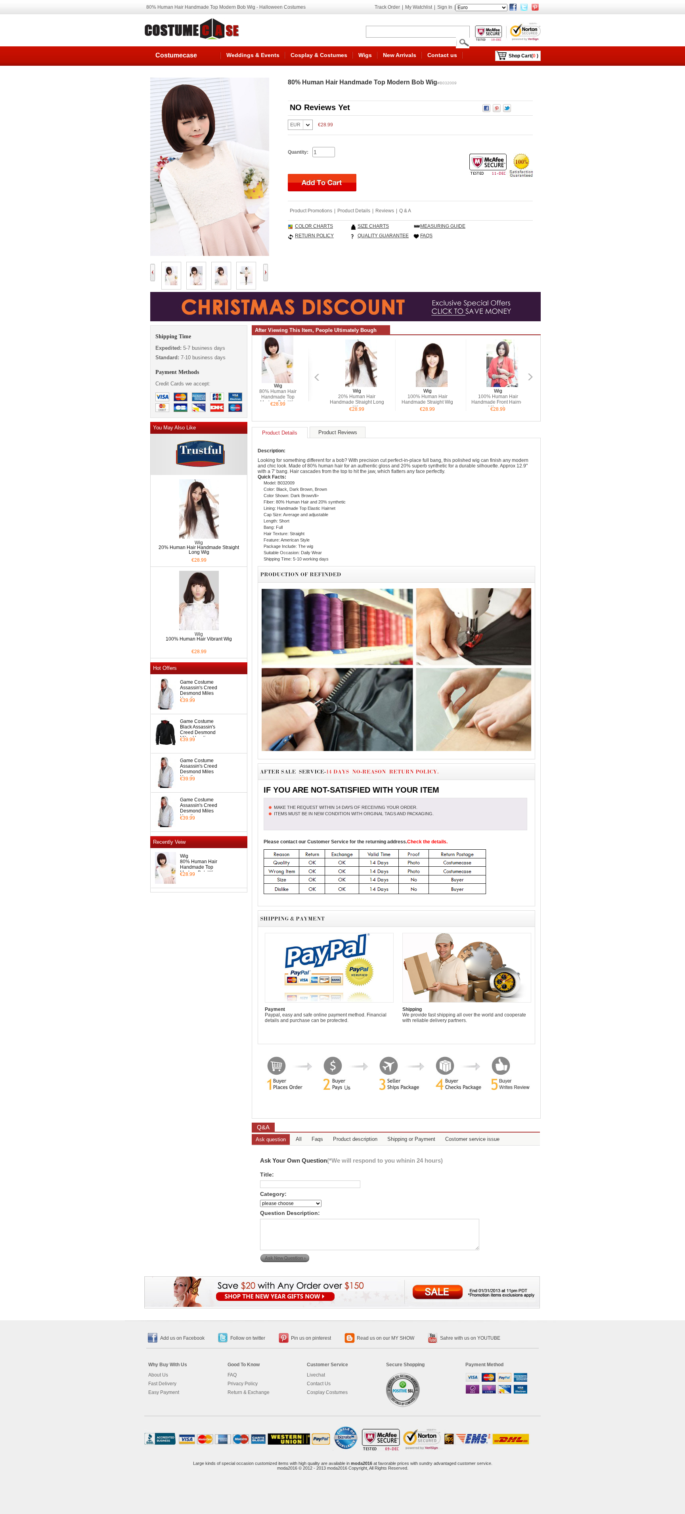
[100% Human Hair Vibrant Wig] (199, 628)
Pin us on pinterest (311, 1338)
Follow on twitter (247, 1338)
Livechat (316, 1375)
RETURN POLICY (314, 235)
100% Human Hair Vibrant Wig (199, 639)
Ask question (271, 1139)
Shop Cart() (523, 56)
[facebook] (513, 7)
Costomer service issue (472, 1139)
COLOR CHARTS (314, 226)
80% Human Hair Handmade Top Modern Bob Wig (198, 867)
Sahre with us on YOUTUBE (470, 1338)
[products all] (342, 1304)
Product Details (353, 211)
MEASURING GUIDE (442, 226)
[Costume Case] (193, 29)
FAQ (232, 1375)
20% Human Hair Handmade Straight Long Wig (199, 550)
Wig (184, 856)
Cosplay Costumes (327, 1392)
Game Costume (197, 682)
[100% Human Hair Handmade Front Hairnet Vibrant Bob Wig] (502, 384)
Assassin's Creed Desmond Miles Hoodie (198, 693)
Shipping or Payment (411, 1139)
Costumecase (176, 55)
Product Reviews (337, 432)
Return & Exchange (249, 1392)
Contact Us (319, 1383)
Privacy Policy (243, 1383)
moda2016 (361, 1463)
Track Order (387, 7)
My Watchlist (418, 7)
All (299, 1139)
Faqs (317, 1139)
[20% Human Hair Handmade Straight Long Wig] (199, 536)
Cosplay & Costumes (319, 55)
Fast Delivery (162, 1383)
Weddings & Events (252, 55)
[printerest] (535, 7)
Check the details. (427, 842)
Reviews (384, 211)
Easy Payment (163, 1392)
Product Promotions (311, 211)
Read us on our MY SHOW (385, 1338)
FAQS (426, 235)
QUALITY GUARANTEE (383, 235)
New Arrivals (399, 55)
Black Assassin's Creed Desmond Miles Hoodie (198, 732)
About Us (158, 1375)
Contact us (442, 55)
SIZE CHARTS (373, 226)
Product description (355, 1139)
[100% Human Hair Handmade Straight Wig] (432, 384)
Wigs (365, 55)
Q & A (405, 211)
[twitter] (524, 7)
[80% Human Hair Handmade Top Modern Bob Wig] (277, 380)
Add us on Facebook (182, 1338)
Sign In (444, 7)
